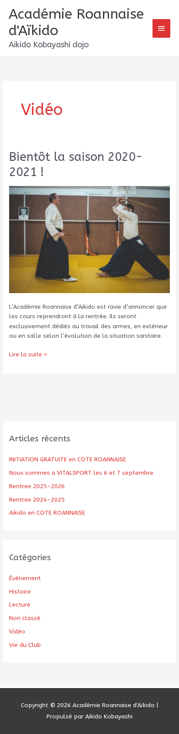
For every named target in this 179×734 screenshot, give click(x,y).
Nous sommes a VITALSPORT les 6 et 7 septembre (81, 472)
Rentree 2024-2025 (37, 499)
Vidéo (17, 631)
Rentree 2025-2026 (37, 486)
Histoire (20, 591)
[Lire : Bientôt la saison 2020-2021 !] (89, 239)
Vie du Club (25, 645)
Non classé (24, 618)
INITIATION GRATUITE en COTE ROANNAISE (67, 459)
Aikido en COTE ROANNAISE (47, 512)
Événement (25, 578)
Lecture (19, 604)
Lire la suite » (28, 355)
